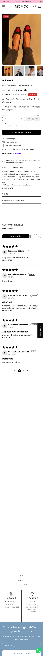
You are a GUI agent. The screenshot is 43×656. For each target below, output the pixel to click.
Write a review (16, 236)
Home (4, 85)
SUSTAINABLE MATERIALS (13, 201)
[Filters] (32, 236)
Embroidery (12, 85)
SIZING (5, 194)
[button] (34, 6)
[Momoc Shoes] (21, 6)
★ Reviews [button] (40, 331)
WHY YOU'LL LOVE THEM (12, 168)
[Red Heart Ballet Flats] (7, 71)
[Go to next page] (28, 370)
